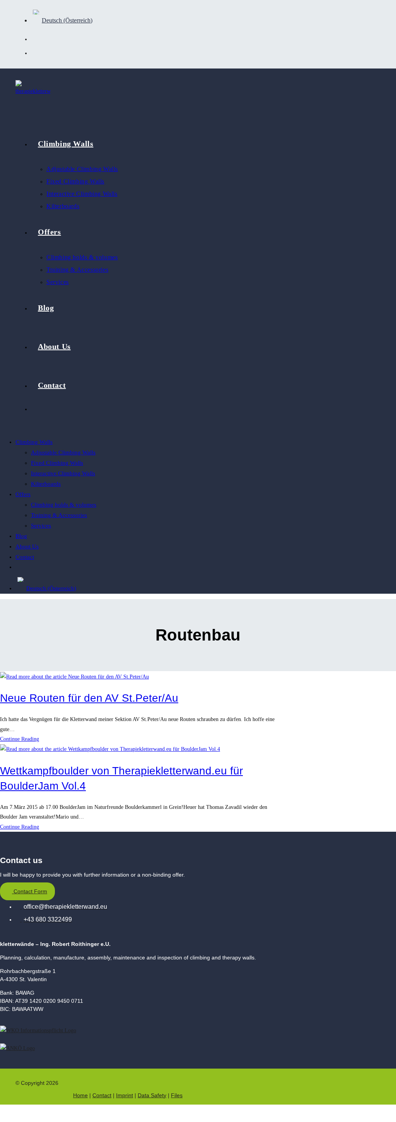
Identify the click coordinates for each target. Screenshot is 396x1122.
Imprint (124, 1095)
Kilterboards (46, 484)
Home (80, 1095)
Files (177, 1095)
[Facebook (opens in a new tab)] (38, 38)
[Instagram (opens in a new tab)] (38, 52)
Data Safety (152, 1095)
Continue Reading (21, 739)
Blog (21, 536)
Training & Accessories (59, 515)
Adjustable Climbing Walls (63, 452)
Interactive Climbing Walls (63, 473)
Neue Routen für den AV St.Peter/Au (89, 698)
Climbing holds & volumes (63, 505)
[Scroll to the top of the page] (4, 1113)
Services (41, 525)
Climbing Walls (34, 442)
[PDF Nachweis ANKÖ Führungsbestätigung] (17, 1048)
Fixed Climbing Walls (57, 463)
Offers (23, 494)
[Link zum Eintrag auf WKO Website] (38, 1030)
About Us (27, 546)
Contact (24, 557)
